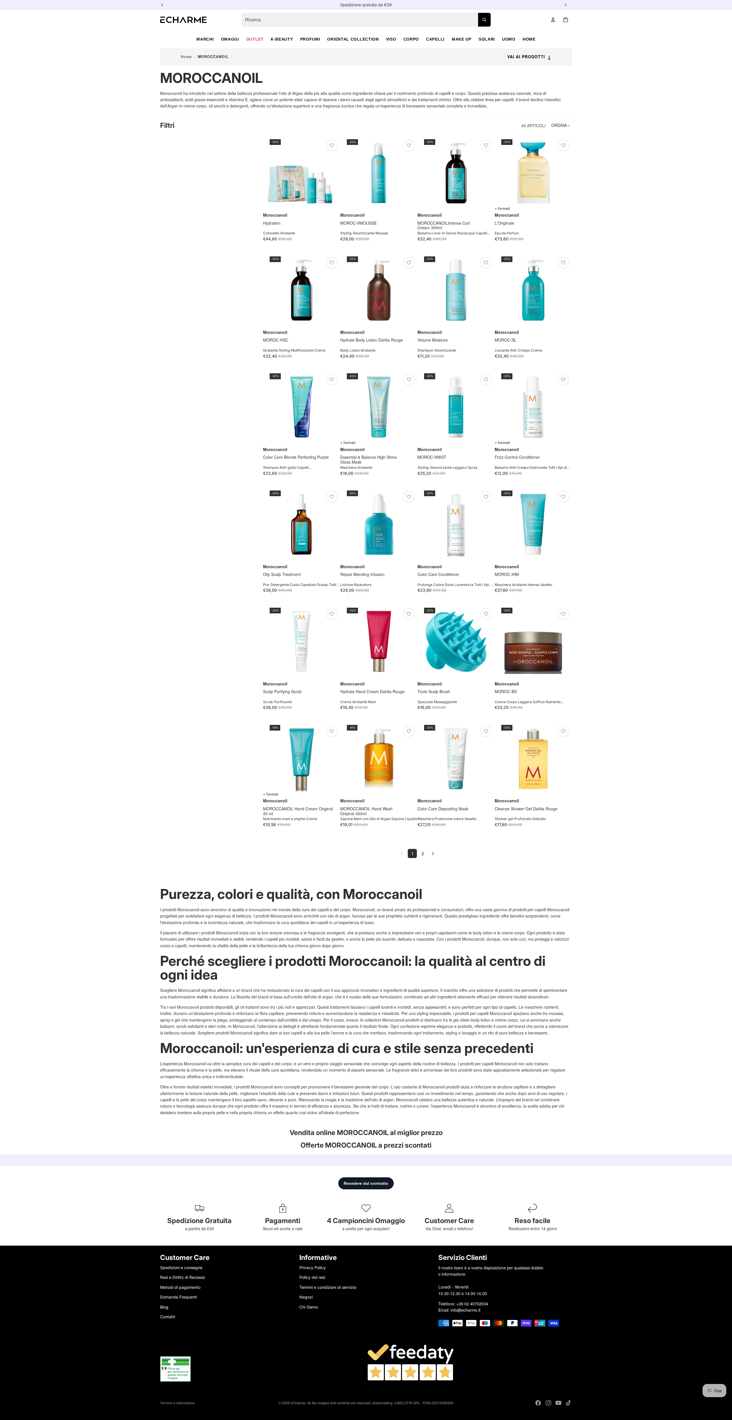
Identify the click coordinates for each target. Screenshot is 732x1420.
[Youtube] (558, 1402)
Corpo (411, 39)
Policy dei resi (312, 1277)
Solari (487, 39)
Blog (164, 1306)
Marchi (205, 39)
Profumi (310, 39)
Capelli (435, 39)
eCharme (298, 1402)
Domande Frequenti (178, 1297)
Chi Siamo (308, 1306)
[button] (561, 125)
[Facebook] (538, 1402)
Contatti (167, 1316)
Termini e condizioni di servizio (327, 1287)
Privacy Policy (312, 1267)
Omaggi (230, 39)
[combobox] (366, 20)
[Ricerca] (484, 20)
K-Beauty (282, 39)
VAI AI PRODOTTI (529, 56)
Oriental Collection (353, 39)
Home (529, 39)
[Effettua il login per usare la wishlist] (331, 145)
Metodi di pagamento (180, 1287)
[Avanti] (433, 853)
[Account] (553, 19)
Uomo (509, 39)
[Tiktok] (568, 1402)
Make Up (462, 39)
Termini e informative (177, 1403)
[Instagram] (548, 1402)
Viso (391, 39)
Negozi (306, 1297)
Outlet (255, 39)
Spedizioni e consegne (181, 1267)
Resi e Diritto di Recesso (182, 1277)
